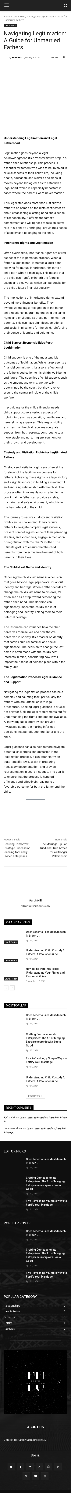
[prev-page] (6, 987)
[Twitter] (28, 67)
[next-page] (12, 987)
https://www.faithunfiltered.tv (35, 906)
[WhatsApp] (45, 67)
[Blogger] (11, 1466)
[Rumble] (48, 1466)
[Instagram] (39, 1466)
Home (7, 16)
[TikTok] (58, 1466)
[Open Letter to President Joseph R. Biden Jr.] (13, 937)
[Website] (44, 1476)
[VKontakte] (35, 1476)
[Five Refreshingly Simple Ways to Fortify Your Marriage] (13, 1063)
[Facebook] (19, 67)
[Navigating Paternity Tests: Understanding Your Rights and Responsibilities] (13, 973)
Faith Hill (17, 57)
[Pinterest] (37, 67)
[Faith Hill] (6, 57)
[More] (55, 67)
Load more (34, 1095)
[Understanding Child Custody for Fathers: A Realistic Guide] (13, 955)
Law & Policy (19, 16)
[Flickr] (30, 1466)
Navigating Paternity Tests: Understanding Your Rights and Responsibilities (45, 972)
